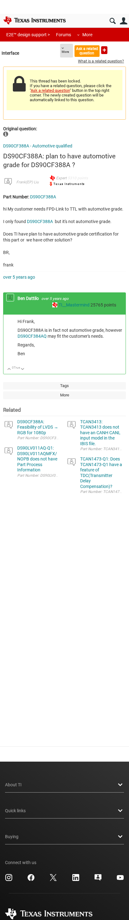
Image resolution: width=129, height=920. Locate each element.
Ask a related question (87, 51)
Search (112, 21)
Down (22, 369)
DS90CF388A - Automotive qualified (37, 145)
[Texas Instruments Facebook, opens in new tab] (31, 879)
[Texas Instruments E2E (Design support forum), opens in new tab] (98, 879)
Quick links (15, 810)
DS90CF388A (43, 196)
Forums (63, 34)
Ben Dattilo (29, 298)
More (87, 34)
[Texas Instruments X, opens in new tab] (53, 879)
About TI (13, 784)
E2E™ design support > (28, 34)
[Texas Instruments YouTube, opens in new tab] (120, 879)
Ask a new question (104, 50)
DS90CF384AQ (32, 336)
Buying (11, 836)
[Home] (34, 20)
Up (9, 369)
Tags (64, 385)
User (123, 21)
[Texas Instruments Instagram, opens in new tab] (9, 879)
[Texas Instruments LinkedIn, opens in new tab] (76, 879)
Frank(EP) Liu (27, 182)
